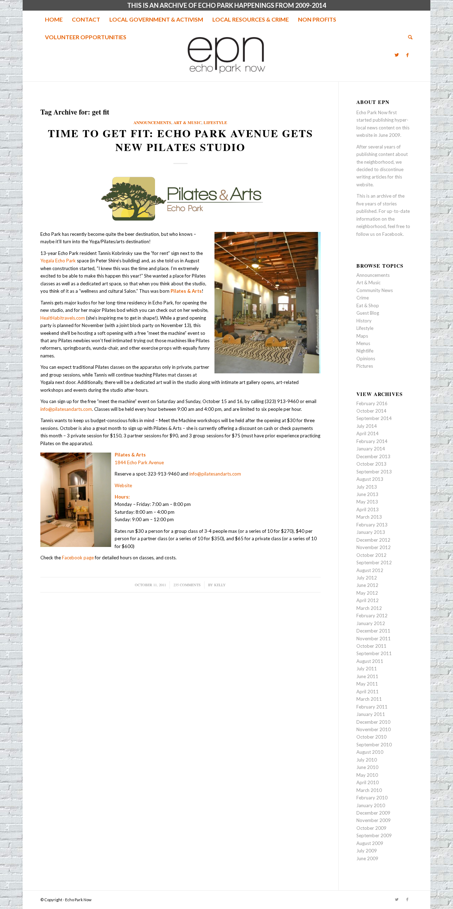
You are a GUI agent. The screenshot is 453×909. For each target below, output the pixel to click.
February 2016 (372, 403)
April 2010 (367, 782)
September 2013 (374, 471)
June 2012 (367, 585)
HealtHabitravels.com (62, 318)
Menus (363, 343)
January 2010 (370, 805)
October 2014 (371, 411)
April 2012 (367, 600)
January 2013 (370, 532)
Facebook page (78, 557)
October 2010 (371, 737)
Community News (374, 290)
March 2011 (369, 699)
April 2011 (367, 691)
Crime (362, 298)
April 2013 (367, 509)
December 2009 (373, 813)
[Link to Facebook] (407, 54)
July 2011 (366, 668)
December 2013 (373, 456)
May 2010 (367, 775)
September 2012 (374, 562)
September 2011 (374, 653)
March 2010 (369, 790)
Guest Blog (367, 313)
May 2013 (367, 502)
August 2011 (369, 661)
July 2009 (366, 850)
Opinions (365, 358)
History (364, 321)
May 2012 (367, 593)
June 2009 (367, 858)
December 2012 (373, 540)
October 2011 (371, 646)
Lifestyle (215, 123)
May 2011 (367, 684)
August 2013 (369, 479)
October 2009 (371, 828)
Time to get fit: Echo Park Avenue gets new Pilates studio (180, 140)
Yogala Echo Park (58, 260)
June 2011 (367, 676)
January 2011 (370, 714)
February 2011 (372, 707)
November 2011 (373, 638)
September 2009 (374, 835)
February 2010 (372, 797)
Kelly (220, 584)
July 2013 (366, 487)
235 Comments (187, 584)
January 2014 (370, 448)
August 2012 (369, 570)
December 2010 (373, 722)
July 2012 (366, 578)
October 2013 (371, 464)
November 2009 (373, 820)
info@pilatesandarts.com (66, 409)
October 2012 (371, 555)
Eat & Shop (367, 305)
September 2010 (374, 744)
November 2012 (373, 547)
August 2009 (369, 843)
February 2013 (372, 525)
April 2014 (367, 433)
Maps (362, 336)
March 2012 (369, 608)
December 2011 (373, 631)
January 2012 (370, 623)
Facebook (392, 234)
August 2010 (369, 752)
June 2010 (367, 767)
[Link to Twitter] (396, 54)
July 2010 (366, 760)
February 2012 (372, 615)
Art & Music (187, 123)
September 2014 (374, 418)
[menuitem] (53, 19)
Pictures (364, 366)
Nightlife (364, 351)
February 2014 (372, 441)
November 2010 (373, 729)
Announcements (152, 123)
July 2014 (366, 426)
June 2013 (367, 494)
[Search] (408, 37)
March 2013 (369, 517)
